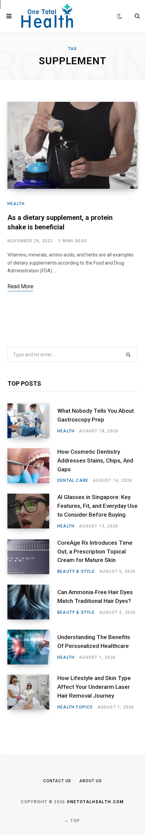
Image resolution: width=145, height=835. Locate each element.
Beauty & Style (76, 571)
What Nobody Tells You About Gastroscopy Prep (95, 415)
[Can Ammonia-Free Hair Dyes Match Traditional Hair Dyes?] (32, 602)
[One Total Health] (48, 16)
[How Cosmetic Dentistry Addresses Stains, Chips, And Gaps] (32, 465)
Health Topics (75, 707)
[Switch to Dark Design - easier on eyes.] (119, 16)
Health (16, 203)
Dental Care (72, 480)
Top (74, 820)
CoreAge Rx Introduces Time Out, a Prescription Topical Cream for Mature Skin (95, 551)
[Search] (134, 16)
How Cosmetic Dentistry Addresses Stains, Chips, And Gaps (95, 460)
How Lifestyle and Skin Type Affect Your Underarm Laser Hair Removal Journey (94, 687)
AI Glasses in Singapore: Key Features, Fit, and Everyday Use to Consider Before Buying (97, 506)
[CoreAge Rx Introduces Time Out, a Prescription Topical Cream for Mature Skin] (32, 556)
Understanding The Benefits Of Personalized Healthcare (93, 641)
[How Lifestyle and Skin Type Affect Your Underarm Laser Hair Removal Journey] (32, 692)
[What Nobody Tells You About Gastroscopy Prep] (32, 420)
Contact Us (57, 780)
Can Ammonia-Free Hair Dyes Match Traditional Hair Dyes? (95, 596)
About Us (90, 780)
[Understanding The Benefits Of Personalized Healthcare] (32, 647)
